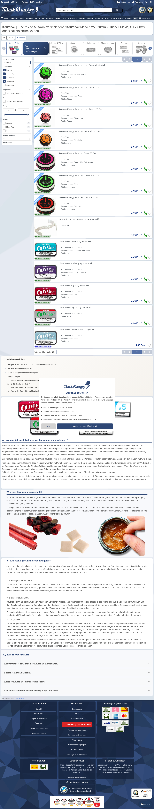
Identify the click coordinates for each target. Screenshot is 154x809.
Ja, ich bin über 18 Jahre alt (85, 426)
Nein (48, 426)
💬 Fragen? (145, 804)
